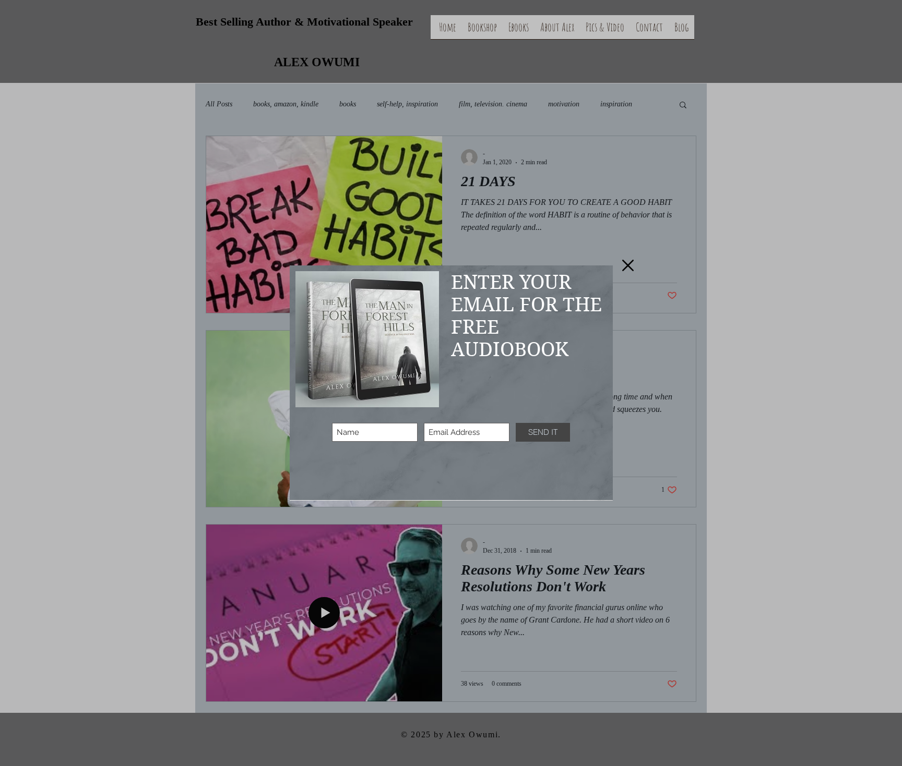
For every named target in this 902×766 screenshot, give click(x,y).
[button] (628, 265)
